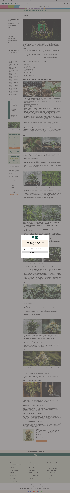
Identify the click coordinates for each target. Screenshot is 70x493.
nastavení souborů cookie (32, 248)
